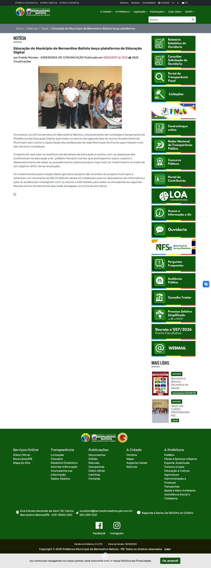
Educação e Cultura (176, 470)
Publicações (157, 11)
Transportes (172, 486)
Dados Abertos (60, 478)
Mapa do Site (21, 462)
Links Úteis (174, 11)
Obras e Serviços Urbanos (180, 458)
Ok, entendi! (170, 560)
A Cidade (105, 11)
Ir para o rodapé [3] (69, 3)
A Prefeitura (122, 11)
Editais (93, 458)
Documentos (97, 454)
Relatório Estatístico (64, 462)
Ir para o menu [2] (48, 3)
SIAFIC (189, 11)
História (131, 454)
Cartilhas (94, 474)
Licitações (57, 454)
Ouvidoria (135, 3)
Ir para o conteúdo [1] (26, 3)
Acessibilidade (149, 3)
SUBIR (168, 549)
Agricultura (171, 474)
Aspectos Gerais (136, 462)
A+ (173, 3)
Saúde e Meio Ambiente (180, 490)
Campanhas (96, 466)
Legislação (139, 11)
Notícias (32, 28)
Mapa (130, 458)
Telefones (124, 3)
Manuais (94, 462)
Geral (44, 28)
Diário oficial (97, 470)
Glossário (57, 458)
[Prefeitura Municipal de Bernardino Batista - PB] (33, 11)
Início (20, 28)
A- (178, 3)
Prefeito (169, 454)
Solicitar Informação (64, 466)
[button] (193, 19)
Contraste (164, 3)
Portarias (94, 478)
